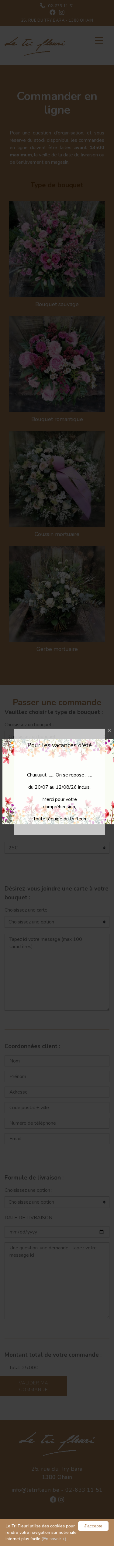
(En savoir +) (54, 1538)
